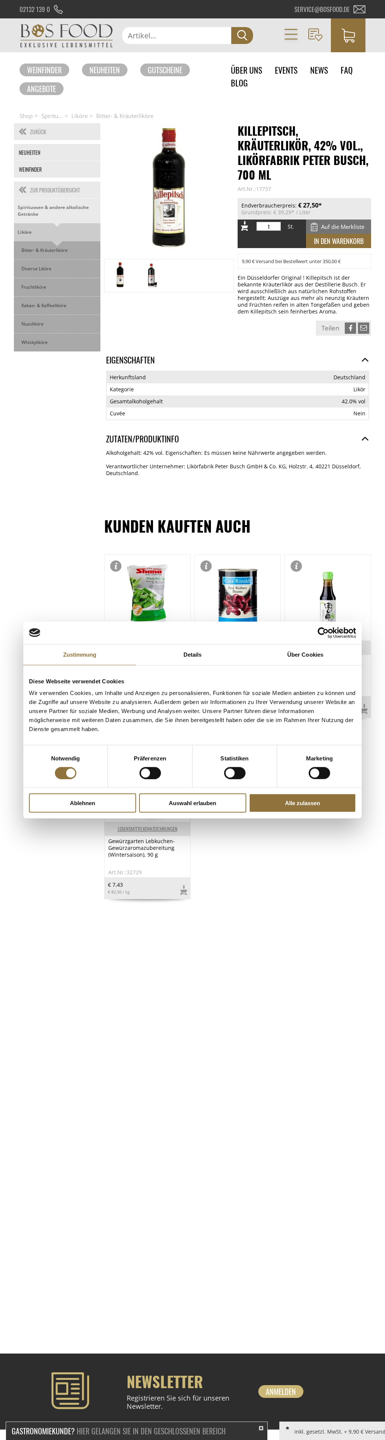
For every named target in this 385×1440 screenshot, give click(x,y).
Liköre (79, 116)
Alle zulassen (302, 803)
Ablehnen (82, 803)
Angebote (41, 88)
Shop (26, 116)
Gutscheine (165, 70)
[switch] (150, 773)
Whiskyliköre (34, 342)
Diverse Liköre (36, 268)
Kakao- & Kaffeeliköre (44, 305)
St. (291, 226)
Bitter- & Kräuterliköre (124, 116)
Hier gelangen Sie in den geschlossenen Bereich (119, 1431)
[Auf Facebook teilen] (350, 328)
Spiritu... (52, 116)
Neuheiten (104, 70)
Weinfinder (44, 70)
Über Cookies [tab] (305, 654)
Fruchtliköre (33, 287)
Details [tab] (192, 654)
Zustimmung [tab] (80, 654)
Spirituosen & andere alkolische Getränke (53, 210)
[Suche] (242, 35)
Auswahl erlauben (192, 803)
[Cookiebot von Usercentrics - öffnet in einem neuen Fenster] (323, 632)
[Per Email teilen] (363, 328)
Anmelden (281, 1391)
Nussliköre (32, 324)
